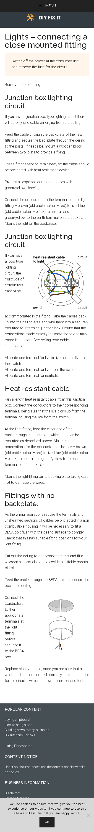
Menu (50, 6)
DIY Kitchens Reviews (20, 735)
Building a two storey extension (27, 730)
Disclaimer (12, 793)
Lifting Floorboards (18, 746)
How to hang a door (19, 725)
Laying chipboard (17, 719)
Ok (47, 822)
